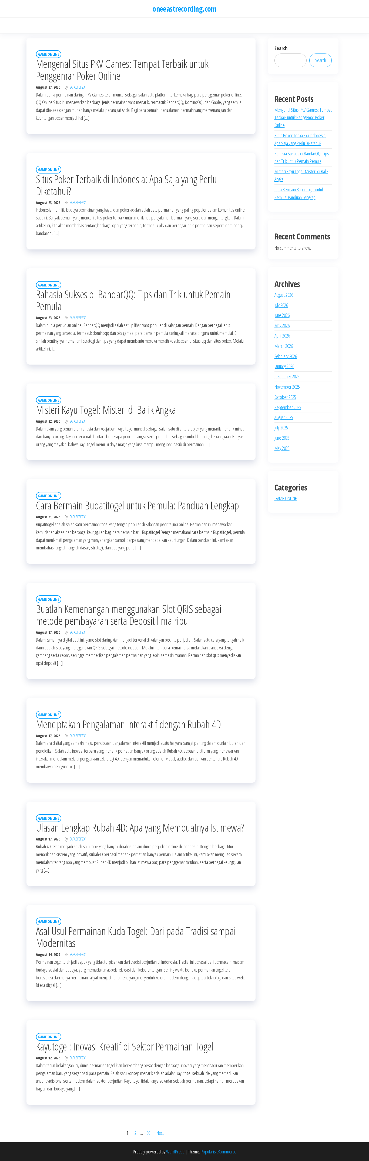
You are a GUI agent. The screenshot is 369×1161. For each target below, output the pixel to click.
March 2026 (283, 346)
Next (160, 1133)
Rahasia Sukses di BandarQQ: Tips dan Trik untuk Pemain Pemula (133, 300)
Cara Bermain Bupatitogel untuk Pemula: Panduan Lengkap (137, 505)
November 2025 (287, 386)
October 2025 (285, 397)
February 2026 (285, 356)
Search (280, 48)
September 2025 (287, 407)
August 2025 (283, 417)
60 (148, 1133)
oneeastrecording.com (184, 9)
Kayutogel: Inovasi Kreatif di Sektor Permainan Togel (124, 1046)
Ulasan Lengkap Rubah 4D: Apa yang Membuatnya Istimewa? (140, 827)
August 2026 (283, 295)
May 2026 (282, 325)
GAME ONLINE (48, 54)
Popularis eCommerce (218, 1151)
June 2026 (282, 315)
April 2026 (282, 335)
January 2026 (284, 366)
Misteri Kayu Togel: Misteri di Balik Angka (106, 409)
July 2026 (281, 305)
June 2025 (282, 438)
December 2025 (287, 376)
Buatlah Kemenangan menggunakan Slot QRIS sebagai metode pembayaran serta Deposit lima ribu (128, 614)
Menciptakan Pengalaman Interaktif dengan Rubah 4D (128, 724)
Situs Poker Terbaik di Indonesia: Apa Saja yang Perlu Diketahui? (126, 185)
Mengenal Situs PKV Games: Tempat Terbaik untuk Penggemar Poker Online (122, 69)
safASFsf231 (77, 87)
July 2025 (281, 427)
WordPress (175, 1151)
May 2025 (282, 448)
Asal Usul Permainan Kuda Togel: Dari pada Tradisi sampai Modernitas (136, 936)
